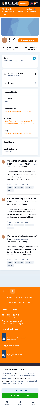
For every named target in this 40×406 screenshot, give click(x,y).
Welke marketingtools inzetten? (22, 160)
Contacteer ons (11, 302)
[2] (35, 3)
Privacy (9, 297)
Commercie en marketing (17, 166)
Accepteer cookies (21, 395)
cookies (14, 373)
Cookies (22, 302)
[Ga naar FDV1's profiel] (3, 162)
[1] (32, 3)
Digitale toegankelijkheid (23, 297)
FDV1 (11, 164)
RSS (31, 303)
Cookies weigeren (20, 390)
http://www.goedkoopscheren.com (17, 111)
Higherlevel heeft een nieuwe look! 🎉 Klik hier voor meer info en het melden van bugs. (19, 11)
